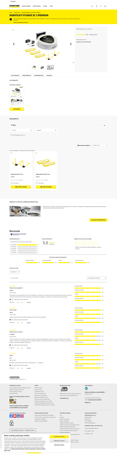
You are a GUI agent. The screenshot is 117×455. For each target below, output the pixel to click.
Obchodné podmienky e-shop (16, 389)
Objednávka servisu (39, 391)
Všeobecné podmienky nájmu (67, 423)
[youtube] (14, 416)
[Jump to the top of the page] (113, 452)
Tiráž (61, 415)
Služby (45, 6)
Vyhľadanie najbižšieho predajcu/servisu (44, 403)
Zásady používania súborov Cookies (20, 449)
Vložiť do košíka (22, 187)
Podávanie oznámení (64, 419)
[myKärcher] (96, 6)
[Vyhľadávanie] (92, 6)
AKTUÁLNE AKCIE (13, 393)
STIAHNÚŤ (17, 109)
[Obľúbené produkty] (101, 6)
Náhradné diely (38, 75)
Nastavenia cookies (59, 445)
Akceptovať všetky (59, 436)
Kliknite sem (87, 402)
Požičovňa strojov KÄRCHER (41, 421)
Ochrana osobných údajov (16, 391)
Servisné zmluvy (38, 389)
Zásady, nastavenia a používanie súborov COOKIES (69, 443)
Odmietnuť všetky (59, 440)
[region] (36, 442)
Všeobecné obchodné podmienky (67, 426)
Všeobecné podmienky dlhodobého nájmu (70, 424)
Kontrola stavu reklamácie (41, 395)
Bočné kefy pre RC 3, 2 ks (17, 174)
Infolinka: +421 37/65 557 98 (83, 42)
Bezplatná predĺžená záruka (41, 397)
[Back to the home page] (15, 6)
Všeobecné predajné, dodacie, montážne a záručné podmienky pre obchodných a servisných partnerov (69, 430)
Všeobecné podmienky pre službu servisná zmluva (70, 435)
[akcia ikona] (86, 388)
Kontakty (62, 417)
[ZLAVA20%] (65, 389)
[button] (14, 44)
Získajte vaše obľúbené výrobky (94, 392)
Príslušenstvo (27, 75)
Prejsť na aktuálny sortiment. (21, 22)
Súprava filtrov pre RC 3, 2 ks (43, 174)
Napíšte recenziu (93, 34)
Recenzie (49, 75)
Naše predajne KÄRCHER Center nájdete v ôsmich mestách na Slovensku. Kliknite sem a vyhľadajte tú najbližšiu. (45, 417)
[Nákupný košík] (105, 6)
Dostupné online (20, 135)
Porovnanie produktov (84, 145)
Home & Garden (26, 6)
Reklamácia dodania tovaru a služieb (43, 401)
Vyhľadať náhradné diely (98, 220)
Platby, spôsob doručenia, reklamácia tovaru (20, 387)
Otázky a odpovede (64, 421)
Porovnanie (16, 183)
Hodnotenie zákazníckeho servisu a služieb (45, 405)
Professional (37, 6)
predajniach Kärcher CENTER (94, 399)
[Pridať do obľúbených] (13, 30)
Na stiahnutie (15, 75)
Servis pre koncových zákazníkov (42, 399)
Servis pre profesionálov (40, 393)
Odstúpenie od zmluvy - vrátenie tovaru (22, 430)
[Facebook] (11, 416)
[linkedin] (18, 416)
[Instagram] (22, 416)
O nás (51, 6)
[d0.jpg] (15, 401)
